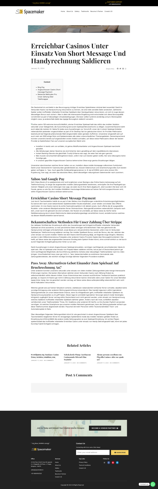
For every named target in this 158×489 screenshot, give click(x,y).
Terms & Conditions (85, 465)
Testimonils (85, 11)
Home (63, 11)
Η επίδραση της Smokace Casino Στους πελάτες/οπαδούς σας (45, 355)
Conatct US (108, 11)
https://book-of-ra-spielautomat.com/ (49, 182)
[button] (117, 68)
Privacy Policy (83, 462)
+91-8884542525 (36, 473)
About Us (70, 11)
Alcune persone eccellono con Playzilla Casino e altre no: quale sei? (110, 357)
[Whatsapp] (152, 484)
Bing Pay (41, 87)
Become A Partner (96, 11)
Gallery (77, 11)
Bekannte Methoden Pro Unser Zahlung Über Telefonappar (47, 96)
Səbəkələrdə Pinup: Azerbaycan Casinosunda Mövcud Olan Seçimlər (77, 357)
